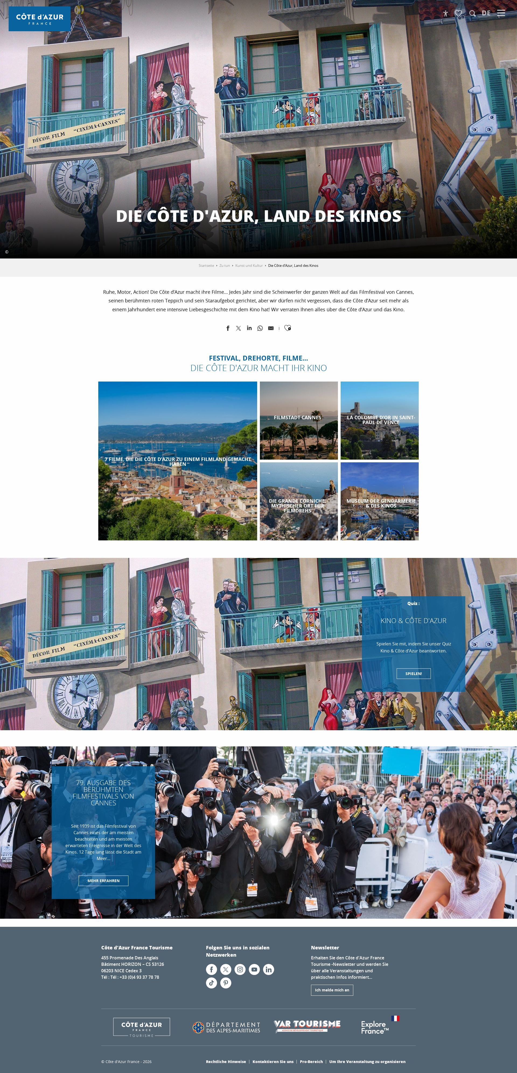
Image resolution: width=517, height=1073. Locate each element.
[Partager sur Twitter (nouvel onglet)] (238, 329)
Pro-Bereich (311, 1061)
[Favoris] (459, 13)
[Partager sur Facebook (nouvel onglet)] (227, 329)
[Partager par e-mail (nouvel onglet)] (271, 329)
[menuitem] (40, 18)
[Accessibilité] (445, 13)
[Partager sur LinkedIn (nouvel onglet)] (249, 329)
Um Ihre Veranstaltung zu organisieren (367, 1061)
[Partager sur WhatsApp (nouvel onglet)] (260, 329)
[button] (472, 13)
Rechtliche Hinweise (226, 1061)
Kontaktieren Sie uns (273, 1061)
